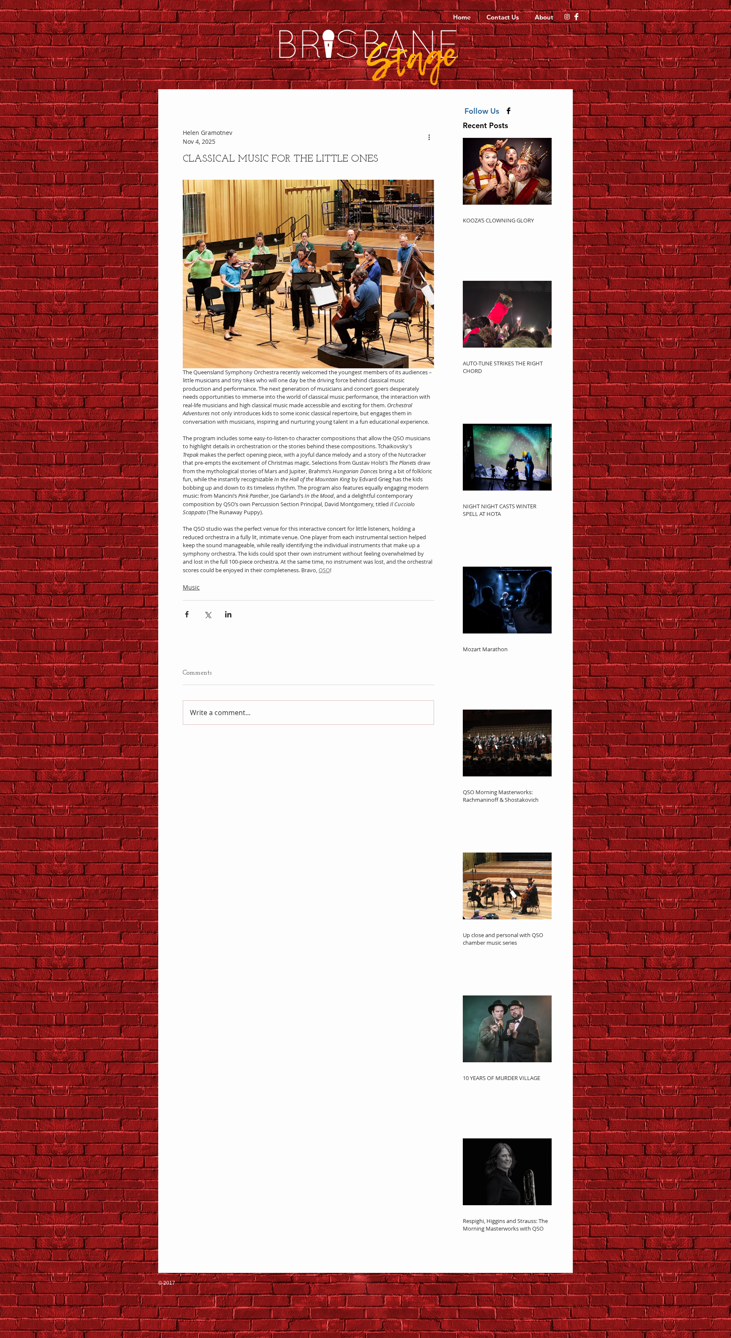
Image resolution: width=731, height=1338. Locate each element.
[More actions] (429, 137)
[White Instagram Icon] (567, 16)
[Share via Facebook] (187, 614)
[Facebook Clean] (576, 16)
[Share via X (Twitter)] (207, 614)
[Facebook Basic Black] (508, 110)
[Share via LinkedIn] (228, 614)
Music (191, 587)
